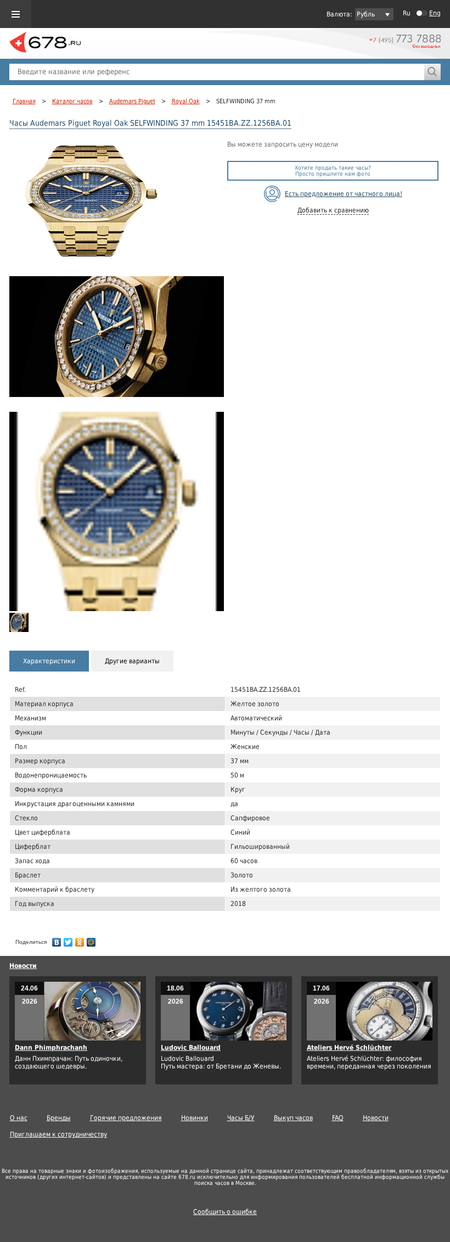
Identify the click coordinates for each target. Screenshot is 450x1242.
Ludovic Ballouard (191, 1047)
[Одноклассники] (80, 939)
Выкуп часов (293, 1118)
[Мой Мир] (91, 939)
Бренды (59, 1118)
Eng (435, 13)
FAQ (338, 1118)
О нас (18, 1118)
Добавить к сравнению (333, 210)
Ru (406, 13)
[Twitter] (68, 939)
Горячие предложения (126, 1118)
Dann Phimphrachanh (51, 1047)
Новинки (194, 1118)
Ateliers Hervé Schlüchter (349, 1047)
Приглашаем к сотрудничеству (58, 1134)
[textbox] (216, 72)
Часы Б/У (241, 1118)
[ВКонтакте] (57, 939)
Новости (23, 966)
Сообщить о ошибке (225, 1212)
